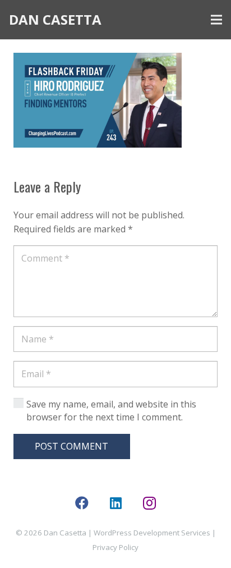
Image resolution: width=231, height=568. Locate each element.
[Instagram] (149, 503)
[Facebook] (82, 503)
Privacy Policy (115, 547)
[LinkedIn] (115, 503)
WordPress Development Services (152, 533)
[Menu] (216, 20)
